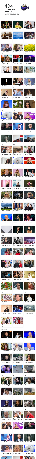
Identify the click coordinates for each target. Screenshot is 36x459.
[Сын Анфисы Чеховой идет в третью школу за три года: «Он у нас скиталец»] (29, 367)
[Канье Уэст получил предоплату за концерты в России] (6, 378)
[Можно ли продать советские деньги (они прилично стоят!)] (6, 299)
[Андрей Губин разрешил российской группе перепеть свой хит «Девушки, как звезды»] (29, 219)
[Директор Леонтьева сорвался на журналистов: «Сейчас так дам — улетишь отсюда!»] (6, 344)
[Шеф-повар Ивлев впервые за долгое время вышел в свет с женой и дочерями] (6, 265)
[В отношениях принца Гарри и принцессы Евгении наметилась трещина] (18, 117)
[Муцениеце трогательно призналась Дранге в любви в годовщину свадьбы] (18, 71)
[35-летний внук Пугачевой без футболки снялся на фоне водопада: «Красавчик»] (29, 322)
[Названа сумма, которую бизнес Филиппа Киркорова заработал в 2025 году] (29, 196)
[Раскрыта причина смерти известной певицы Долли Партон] (18, 60)
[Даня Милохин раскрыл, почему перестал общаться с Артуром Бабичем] (6, 439)
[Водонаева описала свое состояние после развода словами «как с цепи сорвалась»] (29, 253)
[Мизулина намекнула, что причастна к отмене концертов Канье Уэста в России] (29, 393)
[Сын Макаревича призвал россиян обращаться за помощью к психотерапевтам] (29, 26)
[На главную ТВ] (2, 1)
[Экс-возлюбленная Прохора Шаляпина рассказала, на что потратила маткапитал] (18, 26)
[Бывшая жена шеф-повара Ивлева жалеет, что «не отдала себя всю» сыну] (29, 344)
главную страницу (12, 15)
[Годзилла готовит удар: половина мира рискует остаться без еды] (18, 37)
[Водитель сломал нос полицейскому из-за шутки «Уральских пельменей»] (18, 356)
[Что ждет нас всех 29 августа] (18, 378)
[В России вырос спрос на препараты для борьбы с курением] (18, 94)
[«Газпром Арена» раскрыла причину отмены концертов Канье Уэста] (29, 265)
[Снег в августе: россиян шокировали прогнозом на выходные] (18, 450)
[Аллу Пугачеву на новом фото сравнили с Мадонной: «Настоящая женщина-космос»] (6, 196)
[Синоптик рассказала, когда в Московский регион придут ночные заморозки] (18, 196)
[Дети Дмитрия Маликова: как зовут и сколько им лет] (18, 49)
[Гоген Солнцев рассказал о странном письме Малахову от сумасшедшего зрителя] (6, 26)
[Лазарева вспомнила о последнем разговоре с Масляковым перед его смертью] (6, 333)
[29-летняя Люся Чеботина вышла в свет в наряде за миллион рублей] (29, 117)
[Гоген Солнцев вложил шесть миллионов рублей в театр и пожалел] (18, 83)
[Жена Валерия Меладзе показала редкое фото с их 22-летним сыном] (18, 265)
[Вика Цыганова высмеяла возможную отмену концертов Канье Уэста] (29, 83)
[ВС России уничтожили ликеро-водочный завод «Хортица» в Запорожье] (29, 450)
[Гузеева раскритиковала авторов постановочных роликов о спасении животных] (18, 333)
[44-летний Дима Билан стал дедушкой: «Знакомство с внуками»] (29, 439)
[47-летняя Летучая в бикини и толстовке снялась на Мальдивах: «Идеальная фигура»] (29, 299)
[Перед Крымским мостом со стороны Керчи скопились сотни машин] (29, 310)
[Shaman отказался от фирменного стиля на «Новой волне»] (29, 60)
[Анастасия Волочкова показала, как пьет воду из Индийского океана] (18, 439)
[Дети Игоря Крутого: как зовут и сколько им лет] (6, 174)
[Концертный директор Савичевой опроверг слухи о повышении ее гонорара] (6, 105)
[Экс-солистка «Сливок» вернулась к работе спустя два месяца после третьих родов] (6, 253)
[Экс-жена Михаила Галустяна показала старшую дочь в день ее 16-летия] (6, 162)
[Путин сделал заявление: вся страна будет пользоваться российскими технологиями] (6, 276)
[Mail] (1, 1)
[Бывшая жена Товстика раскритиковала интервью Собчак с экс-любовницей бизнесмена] (29, 105)
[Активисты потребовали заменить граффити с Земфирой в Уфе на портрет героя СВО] (29, 185)
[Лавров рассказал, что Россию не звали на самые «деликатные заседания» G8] (6, 367)
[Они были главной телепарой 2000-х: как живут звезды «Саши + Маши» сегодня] (29, 333)
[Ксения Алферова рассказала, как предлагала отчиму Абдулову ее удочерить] (18, 242)
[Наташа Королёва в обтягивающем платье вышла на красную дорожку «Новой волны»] (29, 416)
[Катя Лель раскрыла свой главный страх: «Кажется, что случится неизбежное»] (18, 231)
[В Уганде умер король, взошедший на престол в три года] (18, 208)
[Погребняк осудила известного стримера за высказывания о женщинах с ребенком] (29, 356)
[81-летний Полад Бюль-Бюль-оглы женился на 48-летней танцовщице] (29, 128)
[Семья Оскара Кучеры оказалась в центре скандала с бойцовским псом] (6, 393)
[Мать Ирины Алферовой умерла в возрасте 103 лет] (6, 140)
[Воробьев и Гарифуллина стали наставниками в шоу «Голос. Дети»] (29, 208)
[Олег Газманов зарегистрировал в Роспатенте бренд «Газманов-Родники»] (6, 219)
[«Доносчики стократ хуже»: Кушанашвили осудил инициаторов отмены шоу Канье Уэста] (6, 450)
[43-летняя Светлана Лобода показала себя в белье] (6, 60)
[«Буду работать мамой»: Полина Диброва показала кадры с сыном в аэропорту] (6, 405)
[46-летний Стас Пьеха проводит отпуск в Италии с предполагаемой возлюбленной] (29, 276)
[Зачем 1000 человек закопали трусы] (18, 105)
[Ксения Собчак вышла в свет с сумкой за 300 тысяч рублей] (6, 310)
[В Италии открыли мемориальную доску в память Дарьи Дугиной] (18, 427)
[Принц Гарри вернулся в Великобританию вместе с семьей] (6, 322)
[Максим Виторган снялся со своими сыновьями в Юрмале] (18, 185)
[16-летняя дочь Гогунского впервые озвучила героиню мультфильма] (18, 219)
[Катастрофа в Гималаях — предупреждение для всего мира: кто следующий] (18, 416)
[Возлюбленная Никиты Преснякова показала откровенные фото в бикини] (29, 140)
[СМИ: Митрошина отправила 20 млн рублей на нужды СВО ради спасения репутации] (29, 94)
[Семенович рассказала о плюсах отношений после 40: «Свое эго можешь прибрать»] (6, 71)
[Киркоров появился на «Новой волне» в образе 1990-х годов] (18, 310)
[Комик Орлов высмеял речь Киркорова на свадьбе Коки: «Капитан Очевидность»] (6, 128)
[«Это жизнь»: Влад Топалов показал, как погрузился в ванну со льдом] (18, 128)
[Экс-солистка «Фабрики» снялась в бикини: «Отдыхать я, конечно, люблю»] (18, 174)
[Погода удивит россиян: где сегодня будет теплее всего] (6, 208)
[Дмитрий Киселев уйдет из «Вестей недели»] (29, 405)
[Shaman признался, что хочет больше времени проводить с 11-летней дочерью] (18, 405)
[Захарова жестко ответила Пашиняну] (29, 287)
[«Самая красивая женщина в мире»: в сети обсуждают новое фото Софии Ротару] (18, 322)
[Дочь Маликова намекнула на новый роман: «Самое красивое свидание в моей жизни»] (29, 174)
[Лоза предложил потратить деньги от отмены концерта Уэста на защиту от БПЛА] (18, 299)
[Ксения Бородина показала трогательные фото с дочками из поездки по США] (29, 231)
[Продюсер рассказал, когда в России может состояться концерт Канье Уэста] (18, 344)
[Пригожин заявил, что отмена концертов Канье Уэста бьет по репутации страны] (18, 287)
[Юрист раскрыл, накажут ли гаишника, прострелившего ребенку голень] (6, 37)
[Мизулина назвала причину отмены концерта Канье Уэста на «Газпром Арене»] (6, 185)
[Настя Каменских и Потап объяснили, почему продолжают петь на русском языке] (18, 276)
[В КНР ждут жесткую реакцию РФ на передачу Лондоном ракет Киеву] (29, 427)
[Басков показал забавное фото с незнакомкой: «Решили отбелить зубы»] (6, 242)
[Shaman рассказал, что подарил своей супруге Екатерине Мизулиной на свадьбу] (6, 427)
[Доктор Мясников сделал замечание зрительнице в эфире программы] (6, 49)
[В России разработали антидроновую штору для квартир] (6, 231)
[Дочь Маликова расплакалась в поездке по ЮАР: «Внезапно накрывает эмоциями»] (18, 151)
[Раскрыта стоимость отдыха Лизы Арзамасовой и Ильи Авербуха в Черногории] (6, 151)
